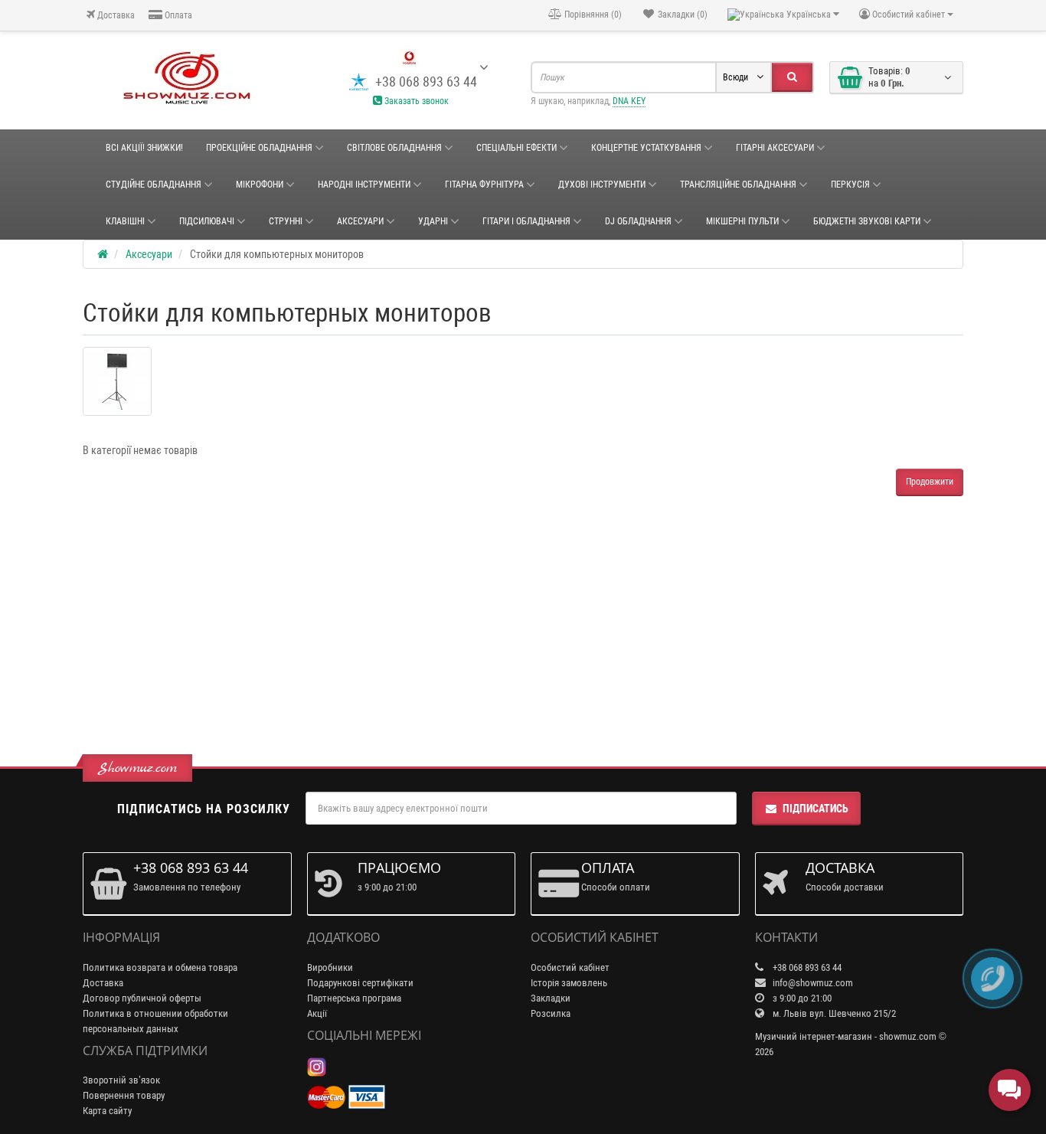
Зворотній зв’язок (121, 1080)
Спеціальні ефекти (516, 147)
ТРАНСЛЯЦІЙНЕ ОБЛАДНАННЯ (738, 184)
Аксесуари (360, 221)
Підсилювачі (206, 221)
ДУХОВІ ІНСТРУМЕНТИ (602, 184)
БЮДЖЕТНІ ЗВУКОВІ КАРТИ (866, 221)
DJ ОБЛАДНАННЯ (638, 221)
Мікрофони (259, 184)
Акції (317, 1013)
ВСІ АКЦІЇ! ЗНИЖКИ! (144, 147)
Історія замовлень (569, 983)
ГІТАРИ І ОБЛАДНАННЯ (526, 221)
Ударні (433, 221)
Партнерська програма (354, 998)
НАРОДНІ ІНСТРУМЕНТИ (364, 184)
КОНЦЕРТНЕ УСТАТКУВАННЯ (646, 147)
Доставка (115, 15)
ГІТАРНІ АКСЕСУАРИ (775, 147)
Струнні (285, 221)
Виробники (330, 967)
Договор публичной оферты (142, 998)
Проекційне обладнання (259, 147)
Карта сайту (107, 1110)
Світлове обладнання (394, 147)
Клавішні (125, 221)
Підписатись (815, 808)
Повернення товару (124, 1095)
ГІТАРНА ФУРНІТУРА (484, 184)
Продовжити (929, 481)
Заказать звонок (415, 101)
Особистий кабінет (570, 967)
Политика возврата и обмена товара (160, 967)
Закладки (550, 998)
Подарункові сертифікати (360, 983)
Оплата (177, 15)
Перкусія (850, 184)
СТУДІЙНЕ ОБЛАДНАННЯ (153, 184)
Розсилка (550, 1013)
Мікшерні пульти (742, 221)
